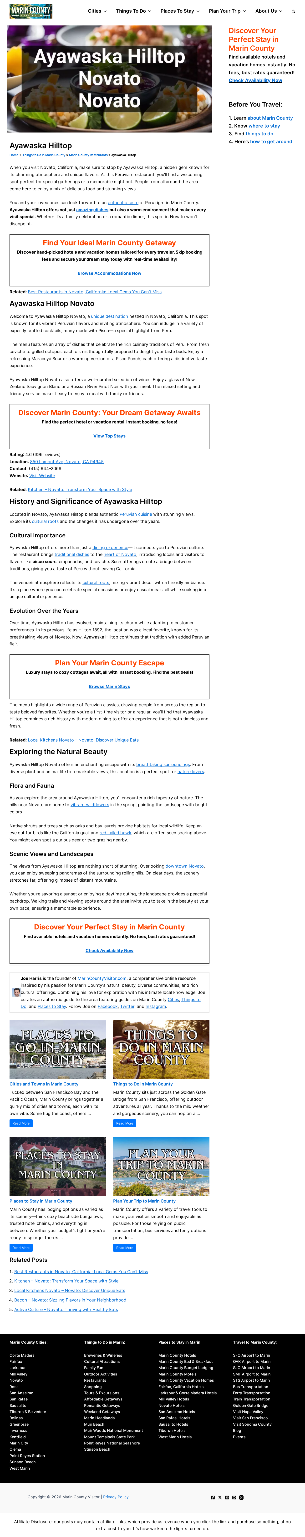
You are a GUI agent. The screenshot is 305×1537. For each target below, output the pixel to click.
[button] (104, 10)
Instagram (156, 1006)
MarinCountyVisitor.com (102, 978)
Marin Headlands (99, 1417)
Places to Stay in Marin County (41, 1200)
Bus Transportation (250, 1386)
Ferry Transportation (251, 1392)
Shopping (93, 1386)
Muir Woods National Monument (113, 1430)
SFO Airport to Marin (251, 1355)
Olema (15, 1449)
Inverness (18, 1430)
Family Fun (93, 1367)
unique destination (109, 316)
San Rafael (19, 1399)
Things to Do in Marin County (143, 1083)
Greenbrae (19, 1424)
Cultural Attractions (102, 1361)
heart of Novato (120, 554)
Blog (237, 1430)
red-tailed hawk (115, 832)
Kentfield (18, 1436)
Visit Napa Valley (248, 1411)
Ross (14, 1386)
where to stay (264, 126)
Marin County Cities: (29, 1342)
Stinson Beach (23, 1461)
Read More (21, 1123)
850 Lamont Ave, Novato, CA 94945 (67, 461)
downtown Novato (185, 866)
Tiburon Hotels (172, 1430)
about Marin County (270, 118)
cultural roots (45, 521)
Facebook (108, 1006)
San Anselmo (21, 1392)
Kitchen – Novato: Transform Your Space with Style (80, 489)
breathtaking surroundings (163, 764)
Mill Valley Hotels (173, 1399)
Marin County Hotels (177, 1355)
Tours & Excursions (101, 1392)
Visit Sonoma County (252, 1424)
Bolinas (16, 1417)
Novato (16, 1380)
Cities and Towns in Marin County (44, 1083)
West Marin (20, 1468)
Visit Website (42, 475)
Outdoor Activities (100, 1374)
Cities (173, 999)
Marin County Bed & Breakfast (185, 1361)
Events (239, 1436)
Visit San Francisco (250, 1417)
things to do (259, 134)
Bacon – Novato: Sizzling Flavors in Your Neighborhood (70, 1299)
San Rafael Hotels (174, 1417)
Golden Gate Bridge (250, 1405)
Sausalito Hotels (173, 1424)
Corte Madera (22, 1355)
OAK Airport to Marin (252, 1361)
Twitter (127, 1006)
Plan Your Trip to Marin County (144, 1200)
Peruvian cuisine (136, 514)
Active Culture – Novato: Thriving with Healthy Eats (66, 1309)
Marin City (19, 1443)
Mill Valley (18, 1374)
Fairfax (16, 1361)
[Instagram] (227, 1497)
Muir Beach (94, 1424)
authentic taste (123, 202)
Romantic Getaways (102, 1405)
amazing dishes (92, 209)
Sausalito (18, 1405)
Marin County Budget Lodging (185, 1367)
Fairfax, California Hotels (181, 1386)
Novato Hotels (171, 1405)
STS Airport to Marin (251, 1380)
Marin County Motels (177, 1374)
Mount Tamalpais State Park (109, 1436)
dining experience (110, 547)
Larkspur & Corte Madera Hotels (187, 1392)
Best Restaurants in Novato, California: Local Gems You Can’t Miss (95, 291)
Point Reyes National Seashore (112, 1443)
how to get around (271, 141)
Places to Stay (52, 1006)
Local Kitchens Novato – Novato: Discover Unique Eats (83, 739)
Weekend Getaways (102, 1411)
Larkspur (18, 1367)
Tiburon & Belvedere (28, 1411)
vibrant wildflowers (90, 804)
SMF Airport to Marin (252, 1374)
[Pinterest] (234, 1497)
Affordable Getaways (103, 1399)
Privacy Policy (116, 1496)
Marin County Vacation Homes (186, 1380)
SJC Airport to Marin (251, 1367)
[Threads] (241, 1497)
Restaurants (95, 1380)
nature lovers (191, 771)
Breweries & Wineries (103, 1355)
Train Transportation (251, 1399)
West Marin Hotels (175, 1436)
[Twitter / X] (220, 1497)
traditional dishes (72, 554)
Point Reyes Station (27, 1455)
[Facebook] (213, 1497)
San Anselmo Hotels (176, 1411)
